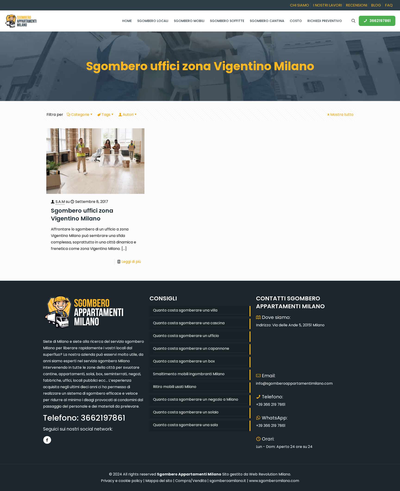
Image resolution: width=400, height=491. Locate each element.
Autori (128, 114)
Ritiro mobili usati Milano (174, 386)
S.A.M (60, 201)
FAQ (389, 5)
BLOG (376, 5)
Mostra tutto (341, 114)
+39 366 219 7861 (270, 404)
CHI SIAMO (299, 5)
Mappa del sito (158, 480)
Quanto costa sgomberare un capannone (191, 348)
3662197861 (380, 20)
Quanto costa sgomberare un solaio (186, 412)
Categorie (80, 114)
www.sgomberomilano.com (274, 480)
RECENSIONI (356, 5)
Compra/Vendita (190, 480)
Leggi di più (131, 261)
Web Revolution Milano (269, 474)
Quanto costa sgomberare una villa (185, 310)
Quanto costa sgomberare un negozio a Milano (195, 399)
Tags (106, 114)
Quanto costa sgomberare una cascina (189, 323)
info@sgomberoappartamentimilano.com (294, 383)
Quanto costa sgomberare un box (184, 361)
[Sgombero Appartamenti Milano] (21, 20)
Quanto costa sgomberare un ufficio (186, 335)
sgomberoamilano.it (227, 480)
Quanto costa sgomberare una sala (185, 425)
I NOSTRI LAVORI (327, 5)
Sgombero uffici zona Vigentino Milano (82, 215)
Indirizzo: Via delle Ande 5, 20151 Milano (290, 325)
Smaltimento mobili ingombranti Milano (189, 374)
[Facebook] (47, 440)
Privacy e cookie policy (121, 480)
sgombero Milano (114, 361)
